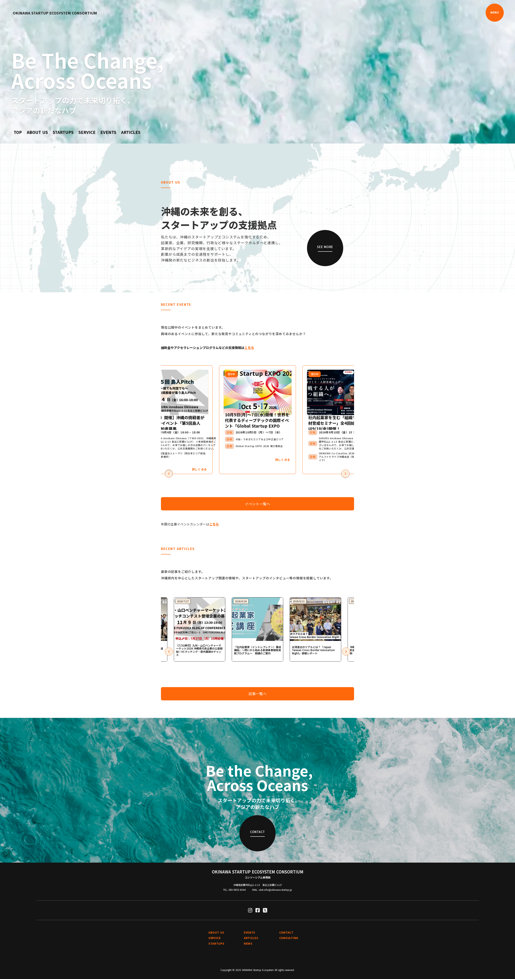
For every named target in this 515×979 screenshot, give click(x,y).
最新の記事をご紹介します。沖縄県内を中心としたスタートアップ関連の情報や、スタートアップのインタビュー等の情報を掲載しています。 (247, 574)
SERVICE (87, 132)
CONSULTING (288, 938)
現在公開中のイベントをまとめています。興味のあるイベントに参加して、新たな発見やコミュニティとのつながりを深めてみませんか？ (233, 330)
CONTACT (286, 932)
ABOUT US (37, 132)
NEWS (248, 943)
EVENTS (108, 132)
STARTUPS (63, 132)
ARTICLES (130, 132)
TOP (18, 132)
